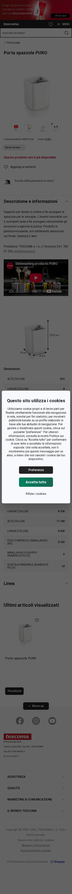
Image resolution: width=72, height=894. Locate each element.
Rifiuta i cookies (36, 494)
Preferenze (36, 470)
